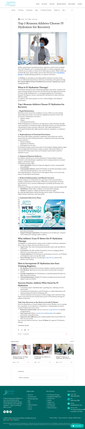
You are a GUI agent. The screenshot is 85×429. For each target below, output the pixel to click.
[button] (62, 202)
